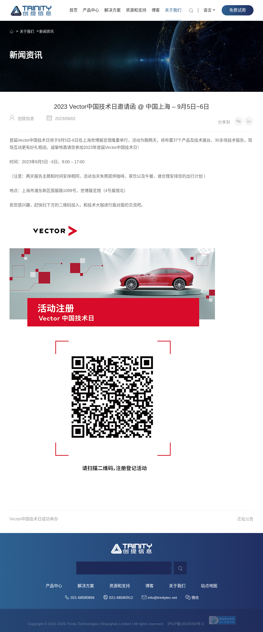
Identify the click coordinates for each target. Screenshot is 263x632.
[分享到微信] (238, 121)
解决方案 (112, 10)
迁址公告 (245, 519)
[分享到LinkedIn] (248, 121)
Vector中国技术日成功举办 (34, 519)
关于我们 (173, 10)
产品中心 (91, 10)
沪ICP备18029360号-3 (185, 624)
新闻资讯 (46, 31)
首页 (73, 10)
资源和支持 (136, 10)
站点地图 (209, 586)
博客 (156, 10)
